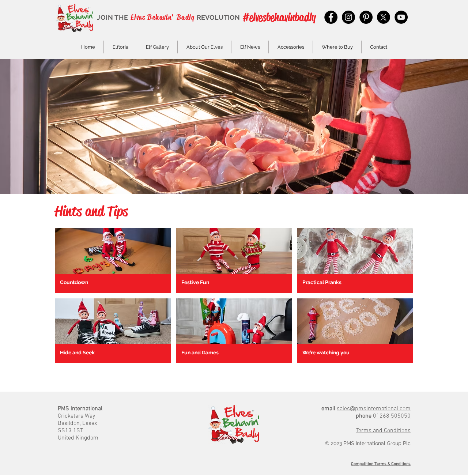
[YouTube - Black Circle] (401, 17)
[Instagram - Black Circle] (348, 17)
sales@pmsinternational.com (374, 408)
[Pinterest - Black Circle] (366, 17)
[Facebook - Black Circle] (330, 17)
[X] (383, 17)
